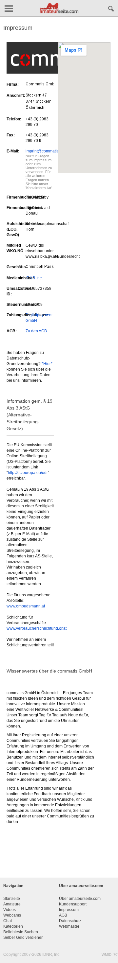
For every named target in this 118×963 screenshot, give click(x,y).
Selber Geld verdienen (23, 937)
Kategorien (13, 926)
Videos (9, 909)
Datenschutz (70, 921)
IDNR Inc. (34, 278)
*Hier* (47, 363)
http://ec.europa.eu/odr (28, 472)
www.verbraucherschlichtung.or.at (37, 628)
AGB (63, 915)
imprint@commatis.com (46, 151)
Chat (7, 921)
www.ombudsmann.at (26, 606)
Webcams (12, 915)
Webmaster (69, 926)
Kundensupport (73, 904)
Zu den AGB (36, 331)
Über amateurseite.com (80, 898)
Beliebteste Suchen (20, 932)
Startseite (11, 898)
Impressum (69, 909)
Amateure (12, 904)
